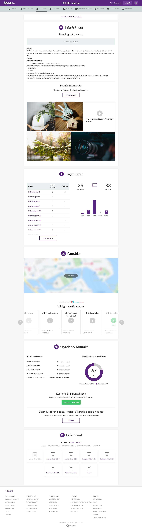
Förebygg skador (32, 508)
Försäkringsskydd (32, 502)
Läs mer (71, 420)
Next (121, 322)
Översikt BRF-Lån (54, 499)
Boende (71, 442)
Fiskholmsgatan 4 (34, 197)
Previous (20, 322)
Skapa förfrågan (31, 511)
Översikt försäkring (32, 499)
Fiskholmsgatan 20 (34, 234)
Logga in (128, 3)
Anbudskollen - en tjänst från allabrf (81, 502)
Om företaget (97, 499)
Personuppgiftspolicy (99, 511)
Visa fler (47, 238)
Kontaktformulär (71, 402)
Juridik (7, 511)
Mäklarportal (75, 511)
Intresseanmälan (54, 511)
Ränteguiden (53, 502)
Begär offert (8, 514)
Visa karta (71, 275)
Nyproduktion (53, 508)
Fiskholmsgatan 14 (34, 220)
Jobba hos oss (97, 505)
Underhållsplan (9, 508)
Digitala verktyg (9, 505)
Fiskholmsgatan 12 (34, 215)
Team (95, 502)
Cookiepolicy (97, 514)
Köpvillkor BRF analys (99, 517)
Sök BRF (10, 491)
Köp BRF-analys (75, 499)
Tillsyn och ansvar (32, 505)
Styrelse (78, 442)
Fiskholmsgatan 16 (34, 225)
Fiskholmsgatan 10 (34, 211)
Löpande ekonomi (10, 502)
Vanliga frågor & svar (77, 508)
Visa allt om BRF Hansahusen (71, 17)
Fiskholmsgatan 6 (34, 201)
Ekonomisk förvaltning (11, 499)
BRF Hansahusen (71, 2)
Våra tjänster (114, 3)
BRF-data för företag (77, 505)
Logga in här (71, 95)
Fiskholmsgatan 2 (34, 192)
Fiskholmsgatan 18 (34, 230)
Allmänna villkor (97, 508)
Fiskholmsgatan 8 (34, 206)
